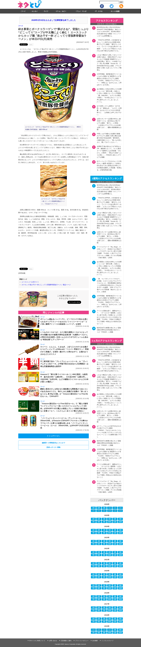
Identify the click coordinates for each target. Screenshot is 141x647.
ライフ (46, 11)
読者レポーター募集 (53, 447)
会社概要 (95, 640)
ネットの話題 (115, 11)
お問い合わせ (53, 640)
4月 (110, 519)
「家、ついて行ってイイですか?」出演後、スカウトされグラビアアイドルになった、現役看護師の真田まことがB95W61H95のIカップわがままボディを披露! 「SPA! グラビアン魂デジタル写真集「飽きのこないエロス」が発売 (109, 285)
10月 (109, 522)
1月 (93, 508)
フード (23, 11)
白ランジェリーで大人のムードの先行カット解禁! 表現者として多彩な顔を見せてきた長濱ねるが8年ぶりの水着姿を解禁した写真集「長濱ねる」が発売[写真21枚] (109, 165)
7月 (93, 522)
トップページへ (53, 436)
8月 (99, 522)
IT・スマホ (98, 11)
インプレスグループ (107, 640)
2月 (99, 508)
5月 (115, 519)
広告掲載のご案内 (66, 640)
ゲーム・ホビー (61, 11)
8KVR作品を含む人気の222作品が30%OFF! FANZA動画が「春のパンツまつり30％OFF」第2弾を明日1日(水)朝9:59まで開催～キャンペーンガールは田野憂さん (109, 31)
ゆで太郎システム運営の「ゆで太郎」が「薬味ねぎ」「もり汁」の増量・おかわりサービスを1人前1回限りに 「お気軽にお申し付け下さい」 (109, 110)
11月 (114, 522)
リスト (30, 44)
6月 (120, 519)
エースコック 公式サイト (30, 282)
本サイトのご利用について (37, 640)
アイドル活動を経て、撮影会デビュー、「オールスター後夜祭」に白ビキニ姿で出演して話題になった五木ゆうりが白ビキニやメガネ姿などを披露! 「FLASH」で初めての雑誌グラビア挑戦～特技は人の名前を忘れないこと (109, 317)
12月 (120, 522)
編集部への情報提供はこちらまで (53, 443)
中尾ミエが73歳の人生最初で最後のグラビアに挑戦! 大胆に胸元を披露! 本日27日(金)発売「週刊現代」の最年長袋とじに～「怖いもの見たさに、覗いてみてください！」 (109, 138)
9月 (104, 522)
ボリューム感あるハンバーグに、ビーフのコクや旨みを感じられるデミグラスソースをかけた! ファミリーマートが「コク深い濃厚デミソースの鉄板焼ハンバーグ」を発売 (64, 321)
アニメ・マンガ (81, 11)
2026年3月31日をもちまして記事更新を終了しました (53, 20)
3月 (104, 508)
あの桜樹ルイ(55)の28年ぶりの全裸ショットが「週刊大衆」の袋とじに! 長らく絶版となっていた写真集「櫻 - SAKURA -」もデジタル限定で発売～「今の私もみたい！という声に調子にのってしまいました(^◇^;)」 (109, 95)
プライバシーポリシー (81, 640)
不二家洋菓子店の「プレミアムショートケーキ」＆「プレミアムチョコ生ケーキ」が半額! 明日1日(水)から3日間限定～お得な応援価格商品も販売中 (64, 363)
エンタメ (35, 11)
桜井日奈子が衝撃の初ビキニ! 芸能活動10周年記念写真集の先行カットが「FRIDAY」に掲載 (109, 330)
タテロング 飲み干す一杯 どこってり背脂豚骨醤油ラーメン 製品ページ (46, 285)
